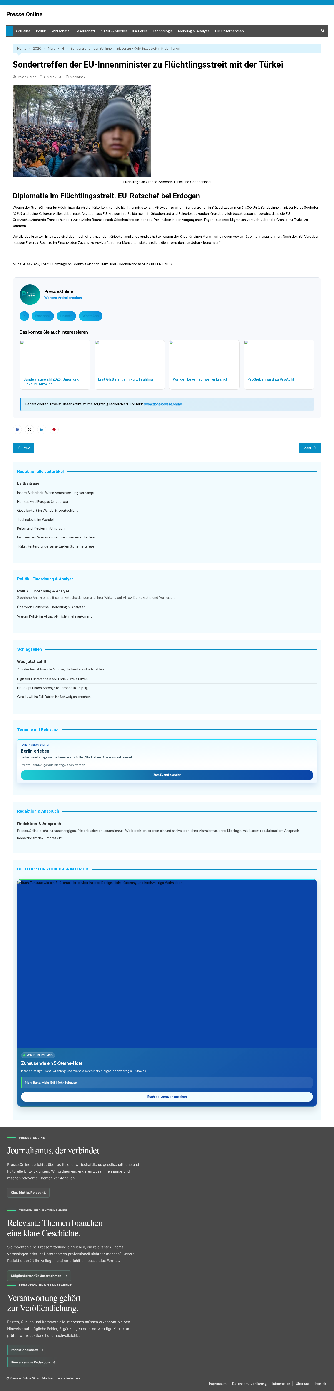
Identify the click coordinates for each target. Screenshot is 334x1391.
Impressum (54, 838)
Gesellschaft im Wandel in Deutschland (47, 510)
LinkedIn (66, 316)
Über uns (303, 1383)
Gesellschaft (85, 31)
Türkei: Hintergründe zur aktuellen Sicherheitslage (55, 546)
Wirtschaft (60, 31)
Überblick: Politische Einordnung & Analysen (51, 607)
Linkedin (41, 429)
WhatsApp (90, 316)
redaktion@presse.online (163, 404)
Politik (41, 31)
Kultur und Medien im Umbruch (41, 528)
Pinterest (54, 429)
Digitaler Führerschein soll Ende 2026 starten (52, 679)
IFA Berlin (139, 31)
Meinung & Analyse (194, 31)
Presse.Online (24, 14)
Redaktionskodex (30, 838)
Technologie (162, 31)
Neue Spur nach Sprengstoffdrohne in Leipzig (52, 688)
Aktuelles (23, 31)
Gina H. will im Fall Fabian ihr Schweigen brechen (54, 696)
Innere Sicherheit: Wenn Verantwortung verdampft (56, 493)
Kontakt (321, 1383)
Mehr (307, 448)
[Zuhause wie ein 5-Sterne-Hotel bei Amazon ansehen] (167, 964)
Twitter (29, 429)
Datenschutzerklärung (249, 1383)
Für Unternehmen (229, 31)
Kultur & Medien (114, 31)
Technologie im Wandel (35, 519)
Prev (26, 448)
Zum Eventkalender (167, 775)
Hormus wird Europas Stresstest (42, 501)
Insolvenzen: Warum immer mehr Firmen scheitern (56, 537)
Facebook (42, 316)
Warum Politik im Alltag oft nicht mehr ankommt (54, 616)
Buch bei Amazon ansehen (167, 1097)
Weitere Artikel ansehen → (65, 298)
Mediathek (77, 77)
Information (281, 1383)
